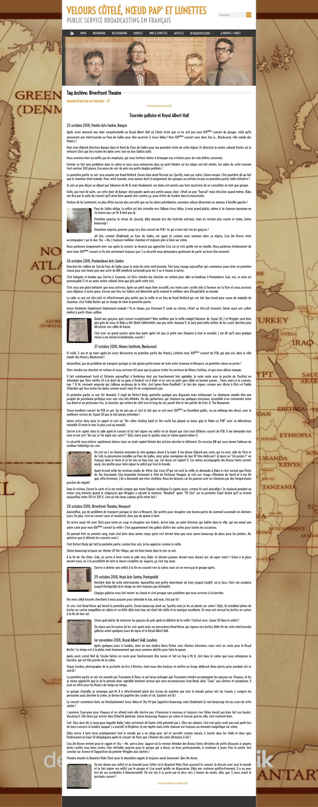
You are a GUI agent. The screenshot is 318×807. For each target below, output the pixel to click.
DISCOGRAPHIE (119, 33)
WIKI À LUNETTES (158, 33)
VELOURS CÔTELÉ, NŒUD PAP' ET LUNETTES (137, 11)
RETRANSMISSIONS (200, 33)
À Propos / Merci (230, 33)
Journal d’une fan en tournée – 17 (88, 101)
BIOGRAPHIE (99, 33)
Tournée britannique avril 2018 (159, 105)
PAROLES (138, 33)
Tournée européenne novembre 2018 (173, 783)
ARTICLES (179, 33)
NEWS (83, 33)
